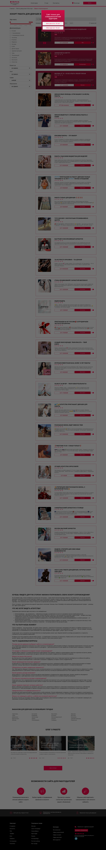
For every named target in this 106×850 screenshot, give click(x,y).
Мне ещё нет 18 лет (53, 28)
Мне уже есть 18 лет (53, 23)
